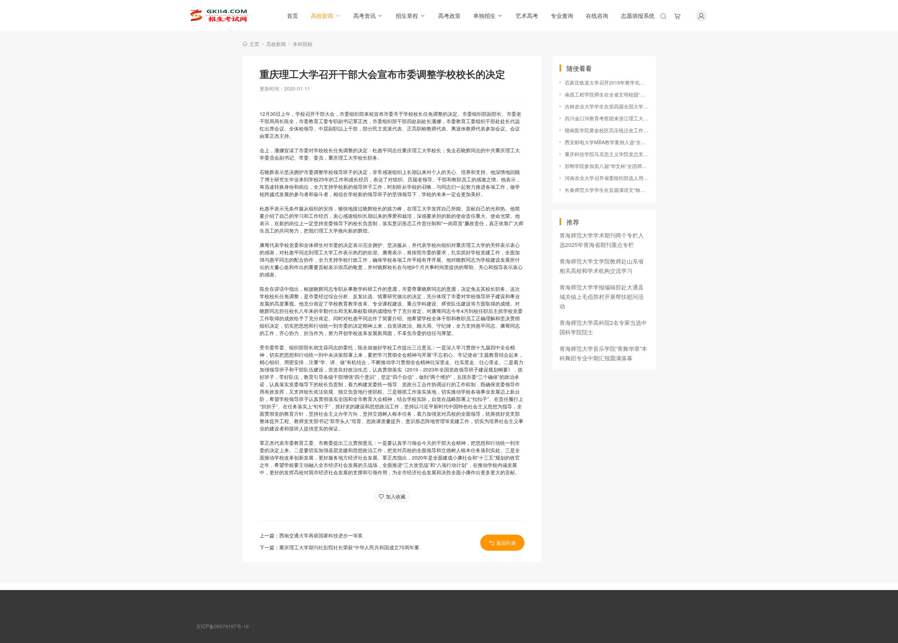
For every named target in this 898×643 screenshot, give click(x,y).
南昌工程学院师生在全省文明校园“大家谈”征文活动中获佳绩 (607, 94)
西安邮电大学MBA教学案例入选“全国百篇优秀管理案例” (607, 142)
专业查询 (562, 16)
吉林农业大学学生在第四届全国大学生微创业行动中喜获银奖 (607, 106)
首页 (292, 16)
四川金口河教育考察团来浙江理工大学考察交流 (607, 118)
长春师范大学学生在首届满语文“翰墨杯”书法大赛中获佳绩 (607, 189)
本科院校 (303, 43)
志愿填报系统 (638, 16)
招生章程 (407, 16)
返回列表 (506, 542)
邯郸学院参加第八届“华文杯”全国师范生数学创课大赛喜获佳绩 (607, 165)
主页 (254, 43)
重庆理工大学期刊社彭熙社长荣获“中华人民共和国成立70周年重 (349, 547)
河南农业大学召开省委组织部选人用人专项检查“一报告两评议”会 (607, 177)
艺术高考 (527, 16)
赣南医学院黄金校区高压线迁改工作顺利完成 (607, 130)
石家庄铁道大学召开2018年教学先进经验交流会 (607, 82)
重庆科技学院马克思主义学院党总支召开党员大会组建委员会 (607, 154)
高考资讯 (364, 16)
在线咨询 (597, 16)
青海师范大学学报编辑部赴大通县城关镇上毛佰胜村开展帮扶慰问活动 (601, 296)
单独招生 (484, 16)
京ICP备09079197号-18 (222, 626)
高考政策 (449, 16)
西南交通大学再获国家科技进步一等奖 (321, 535)
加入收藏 (396, 496)
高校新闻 (322, 16)
